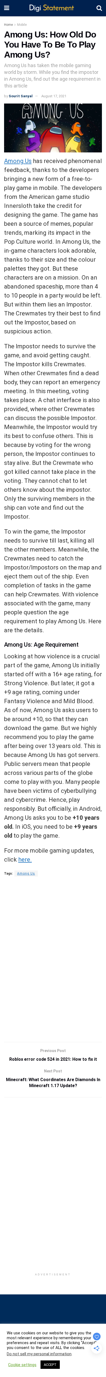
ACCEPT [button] (50, 1365)
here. (25, 859)
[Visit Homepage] (52, 8)
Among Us (18, 161)
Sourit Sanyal (21, 96)
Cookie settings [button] (22, 1364)
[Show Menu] (6, 8)
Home (8, 25)
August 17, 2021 (53, 96)
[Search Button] (99, 8)
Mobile (22, 25)
